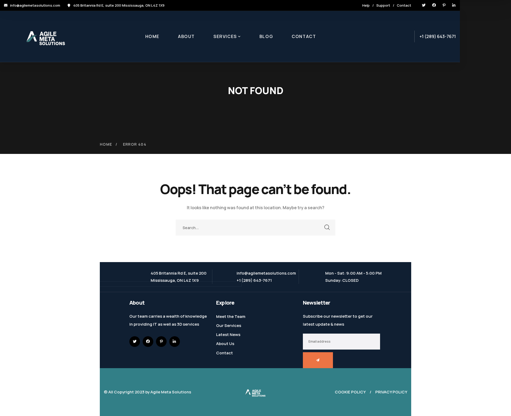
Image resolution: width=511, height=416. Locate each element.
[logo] (255, 391)
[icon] (424, 5)
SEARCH (327, 227)
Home (106, 144)
